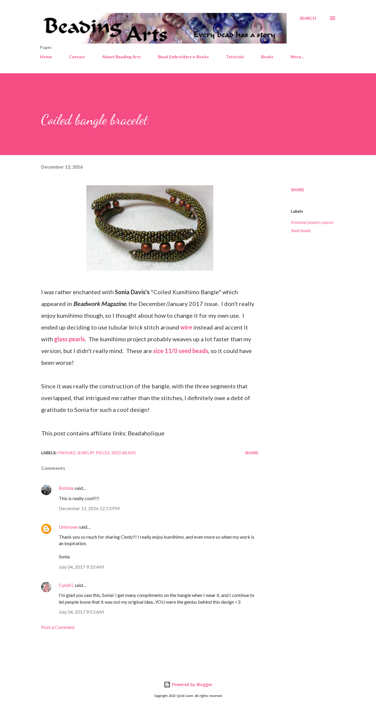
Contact (77, 56)
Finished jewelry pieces (312, 222)
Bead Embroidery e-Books (183, 56)
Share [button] (297, 189)
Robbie (66, 488)
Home (46, 56)
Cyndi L (66, 585)
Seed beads (301, 230)
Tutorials (235, 56)
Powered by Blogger (191, 684)
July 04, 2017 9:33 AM (81, 567)
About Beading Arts (121, 56)
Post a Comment (58, 627)
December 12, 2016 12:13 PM (89, 508)
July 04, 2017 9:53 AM (81, 612)
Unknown (68, 527)
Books (267, 56)
